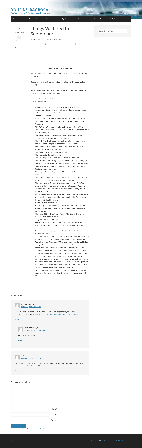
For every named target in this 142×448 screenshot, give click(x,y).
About (23, 19)
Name (53, 409)
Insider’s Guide (111, 19)
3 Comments (19, 41)
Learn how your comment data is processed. (56, 429)
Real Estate (98, 19)
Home (15, 19)
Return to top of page (18, 441)
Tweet (17, 48)
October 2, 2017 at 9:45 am (35, 330)
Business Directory (35, 19)
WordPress (122, 441)
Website (54, 420)
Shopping (87, 19)
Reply (17, 319)
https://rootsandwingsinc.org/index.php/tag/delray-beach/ (59, 314)
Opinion (64, 19)
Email (53, 414)
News (47, 19)
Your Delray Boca (29, 9)
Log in (129, 441)
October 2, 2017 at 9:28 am (31, 306)
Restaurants (75, 19)
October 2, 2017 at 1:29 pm (31, 358)
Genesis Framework (110, 441)
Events (56, 19)
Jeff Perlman (48, 39)
